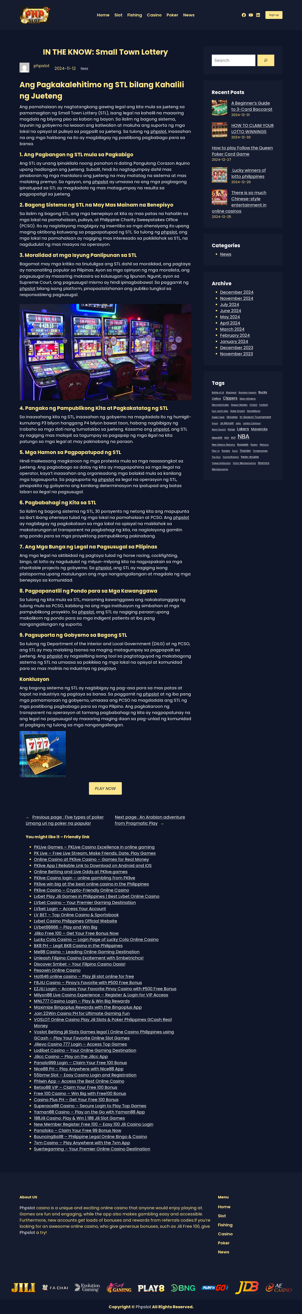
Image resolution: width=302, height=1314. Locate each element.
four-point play (220, 411)
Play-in (216, 450)
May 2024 (230, 317)
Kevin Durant (219, 429)
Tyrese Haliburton (221, 463)
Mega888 (217, 437)
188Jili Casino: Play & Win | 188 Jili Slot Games (79, 1118)
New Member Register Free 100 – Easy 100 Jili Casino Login (93, 1124)
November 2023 (236, 354)
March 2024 (232, 329)
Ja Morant (227, 423)
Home (103, 15)
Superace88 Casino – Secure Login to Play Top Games (90, 1106)
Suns (235, 450)
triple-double (250, 457)
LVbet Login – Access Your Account (70, 909)
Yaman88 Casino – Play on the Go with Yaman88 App (89, 1112)
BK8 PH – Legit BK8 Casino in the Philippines (78, 945)
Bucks (262, 392)
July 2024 (229, 304)
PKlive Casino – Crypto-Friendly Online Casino (81, 890)
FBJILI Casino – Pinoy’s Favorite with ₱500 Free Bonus (88, 982)
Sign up (274, 15)
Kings (231, 429)
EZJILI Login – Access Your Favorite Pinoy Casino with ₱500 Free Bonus (105, 989)
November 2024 (236, 298)
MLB (226, 437)
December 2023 (236, 348)
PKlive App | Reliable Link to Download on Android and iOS (93, 865)
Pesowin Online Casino (57, 970)
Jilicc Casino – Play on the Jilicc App (71, 1056)
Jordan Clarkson (252, 423)
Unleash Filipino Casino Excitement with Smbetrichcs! (89, 958)
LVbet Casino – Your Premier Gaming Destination (85, 902)
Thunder (245, 451)
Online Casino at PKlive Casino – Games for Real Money (91, 859)
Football (263, 404)
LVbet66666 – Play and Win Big (65, 927)
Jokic (238, 423)
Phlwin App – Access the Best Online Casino (79, 1081)
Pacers (254, 444)
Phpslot (27, 1208)
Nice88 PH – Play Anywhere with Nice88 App (78, 1069)
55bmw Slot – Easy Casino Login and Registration (85, 1075)
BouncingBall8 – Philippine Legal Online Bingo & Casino (90, 1136)
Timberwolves (260, 450)
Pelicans (264, 444)
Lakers (243, 428)
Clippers (230, 398)
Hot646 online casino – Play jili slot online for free (84, 976)
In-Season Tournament (255, 417)
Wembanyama (220, 469)
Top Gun (216, 457)
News (84, 68)
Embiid (253, 404)
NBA (243, 436)
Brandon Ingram (247, 392)
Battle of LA (218, 392)
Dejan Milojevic (248, 398)
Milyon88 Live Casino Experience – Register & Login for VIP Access (101, 995)
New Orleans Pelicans (223, 444)
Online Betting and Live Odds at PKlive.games (81, 872)
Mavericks (259, 429)
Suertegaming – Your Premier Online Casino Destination (92, 1149)
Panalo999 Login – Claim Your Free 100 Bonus (80, 1063)
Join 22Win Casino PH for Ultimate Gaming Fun (82, 1013)
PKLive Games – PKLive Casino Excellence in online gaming (94, 847)
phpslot (158, 131)
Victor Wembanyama (244, 463)
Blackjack (231, 392)
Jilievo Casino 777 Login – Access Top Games (80, 1044)
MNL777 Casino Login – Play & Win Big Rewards (82, 1001)
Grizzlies (232, 417)
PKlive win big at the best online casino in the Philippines (91, 884)
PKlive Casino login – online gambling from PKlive (84, 878)
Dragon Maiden (239, 404)
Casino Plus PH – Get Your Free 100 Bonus (76, 1099)
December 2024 (237, 292)
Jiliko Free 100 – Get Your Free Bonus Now (76, 933)
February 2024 (235, 335)
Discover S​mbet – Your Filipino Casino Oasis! (80, 964)
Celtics (216, 398)
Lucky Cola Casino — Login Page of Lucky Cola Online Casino (96, 939)
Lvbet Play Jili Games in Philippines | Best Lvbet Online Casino (96, 896)
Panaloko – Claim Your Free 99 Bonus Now (77, 1130)
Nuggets (242, 444)
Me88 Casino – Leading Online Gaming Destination (86, 952)
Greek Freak (218, 417)
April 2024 (230, 323)
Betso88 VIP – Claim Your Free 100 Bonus (75, 1087)
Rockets (226, 450)
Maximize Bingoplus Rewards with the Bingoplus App (88, 1007)
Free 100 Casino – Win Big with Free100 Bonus (80, 1093)
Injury (215, 423)
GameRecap (253, 411)
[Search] (265, 60)
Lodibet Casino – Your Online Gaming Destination (85, 1050)
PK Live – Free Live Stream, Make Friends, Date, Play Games (95, 853)
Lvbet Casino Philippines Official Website (75, 921)
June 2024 (230, 311)
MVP (233, 437)
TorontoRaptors (231, 457)
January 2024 (234, 341)
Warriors (263, 463)
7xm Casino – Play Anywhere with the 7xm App (82, 1143)
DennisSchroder (220, 404)
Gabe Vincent (237, 411)
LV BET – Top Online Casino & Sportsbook (76, 915)
